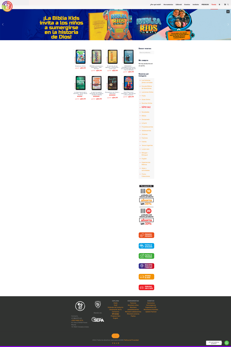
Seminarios (151, 303)
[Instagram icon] (118, 343)
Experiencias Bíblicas (146, 163)
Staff (115, 305)
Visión (116, 303)
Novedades (145, 112)
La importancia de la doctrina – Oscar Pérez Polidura (80, 93)
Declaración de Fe (115, 309)
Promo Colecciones (146, 175)
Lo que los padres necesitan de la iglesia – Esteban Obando (96, 93)
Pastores (145, 138)
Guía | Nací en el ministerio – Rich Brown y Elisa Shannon (128, 93)
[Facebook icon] (112, 343)
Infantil (144, 123)
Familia (144, 142)
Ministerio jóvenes (133, 314)
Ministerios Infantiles (151, 309)
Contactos (115, 312)
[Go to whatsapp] (226, 343)
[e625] (7, 6)
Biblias (144, 116)
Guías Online (146, 99)
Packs (144, 96)
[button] (115, 24)
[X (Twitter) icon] (114, 343)
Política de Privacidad (131, 340)
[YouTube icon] (116, 343)
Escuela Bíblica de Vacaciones (147, 87)
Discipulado (146, 119)
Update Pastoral (150, 312)
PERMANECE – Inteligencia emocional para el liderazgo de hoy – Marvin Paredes (128, 67)
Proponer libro (115, 316)
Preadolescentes (147, 127)
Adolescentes (146, 130)
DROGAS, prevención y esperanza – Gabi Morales (96, 67)
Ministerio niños (133, 305)
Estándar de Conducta (115, 307)
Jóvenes (144, 134)
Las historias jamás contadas (147, 81)
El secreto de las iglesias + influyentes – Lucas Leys (112, 67)
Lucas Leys (145, 149)
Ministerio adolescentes (133, 312)
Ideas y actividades (146, 169)
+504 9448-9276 (77, 320)
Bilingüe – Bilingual (145, 154)
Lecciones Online (147, 92)
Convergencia (151, 305)
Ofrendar (115, 314)
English (144, 159)
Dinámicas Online (80, 66)
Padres (133, 316)
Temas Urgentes (147, 145)
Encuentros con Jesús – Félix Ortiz (112, 93)
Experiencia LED (150, 307)
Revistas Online (147, 103)
